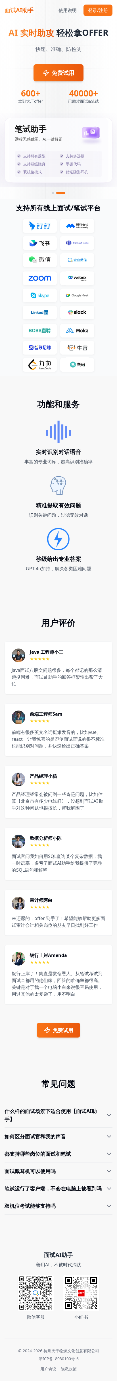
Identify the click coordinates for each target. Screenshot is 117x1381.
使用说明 (67, 10)
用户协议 (48, 1369)
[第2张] (64, 193)
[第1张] (56, 193)
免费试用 (63, 73)
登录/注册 (98, 10)
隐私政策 (69, 1369)
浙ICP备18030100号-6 (59, 1358)
